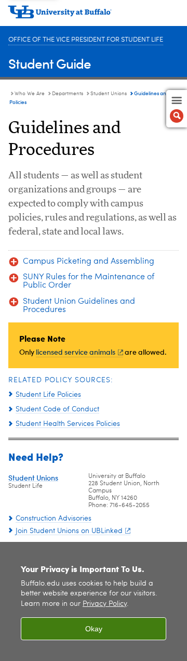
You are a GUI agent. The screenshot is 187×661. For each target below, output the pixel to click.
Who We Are (30, 93)
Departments (67, 93)
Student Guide (49, 63)
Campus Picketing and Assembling (88, 261)
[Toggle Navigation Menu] (176, 108)
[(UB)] (93, 15)
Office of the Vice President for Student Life (85, 39)
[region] (93, 601)
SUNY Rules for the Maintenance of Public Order (88, 281)
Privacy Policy (105, 604)
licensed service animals (75, 352)
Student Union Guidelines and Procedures (79, 305)
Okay (93, 629)
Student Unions (108, 93)
